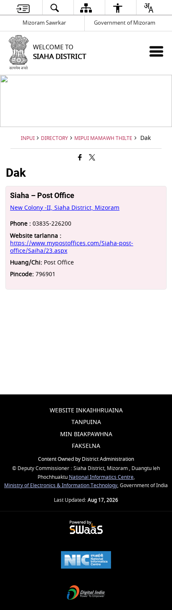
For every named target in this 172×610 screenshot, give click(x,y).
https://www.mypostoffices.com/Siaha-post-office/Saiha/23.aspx (71, 247)
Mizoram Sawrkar (44, 23)
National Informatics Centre (101, 477)
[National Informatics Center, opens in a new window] (86, 561)
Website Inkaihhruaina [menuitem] (86, 410)
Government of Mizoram (124, 23)
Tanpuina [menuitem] (86, 422)
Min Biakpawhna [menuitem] (86, 434)
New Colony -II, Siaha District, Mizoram (64, 207)
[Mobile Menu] (156, 51)
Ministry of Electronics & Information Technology (60, 485)
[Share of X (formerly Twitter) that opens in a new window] (92, 158)
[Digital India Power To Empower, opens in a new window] (86, 593)
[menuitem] (22, 7)
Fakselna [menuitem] (86, 446)
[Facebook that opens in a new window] (80, 158)
